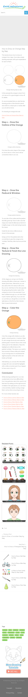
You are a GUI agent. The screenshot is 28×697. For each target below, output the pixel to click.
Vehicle (12, 637)
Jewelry (5, 635)
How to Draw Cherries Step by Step (13, 406)
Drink (4, 632)
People (11, 635)
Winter (5, 640)
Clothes (22, 630)
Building (16, 630)
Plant (17, 635)
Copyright (9, 688)
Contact (20, 693)
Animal (5, 630)
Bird (10, 630)
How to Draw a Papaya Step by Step (13, 408)
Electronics (11, 632)
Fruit (5, 528)
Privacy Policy (10, 693)
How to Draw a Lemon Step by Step (13, 397)
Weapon (19, 637)
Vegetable (5, 637)
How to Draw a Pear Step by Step (13, 402)
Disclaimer (18, 688)
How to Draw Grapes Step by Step (13, 404)
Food (17, 632)
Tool (22, 635)
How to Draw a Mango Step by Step (13, 400)
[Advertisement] (14, 30)
